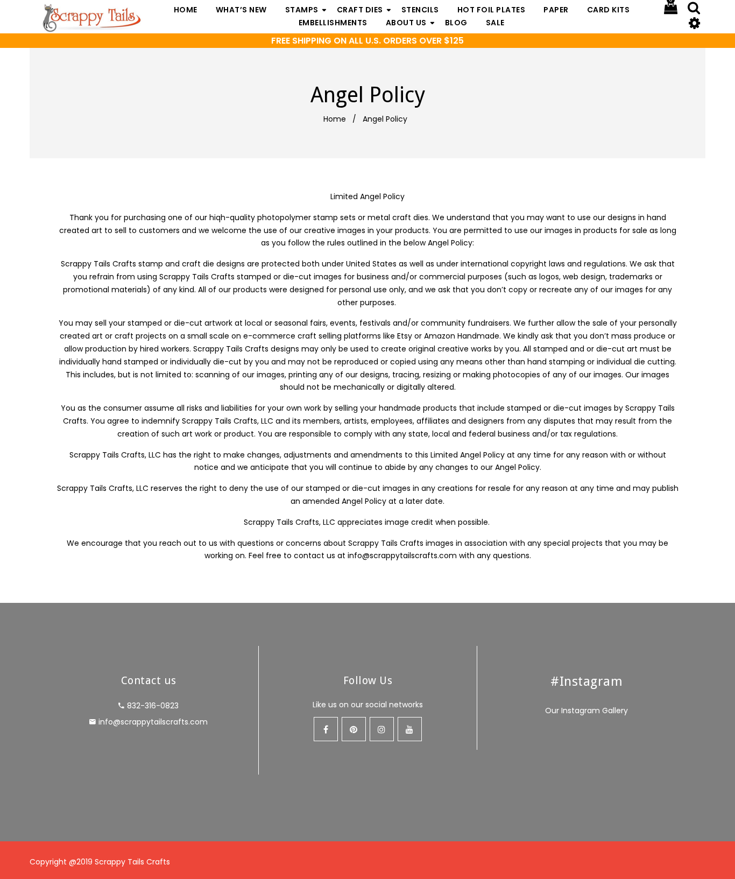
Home (334, 119)
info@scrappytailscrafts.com (402, 555)
